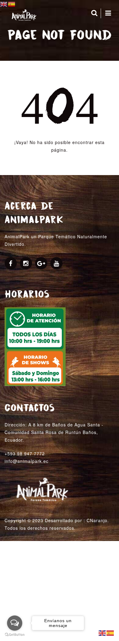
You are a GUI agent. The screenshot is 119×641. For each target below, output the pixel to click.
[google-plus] (41, 264)
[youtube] (56, 264)
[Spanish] (110, 632)
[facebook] (11, 264)
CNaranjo (97, 520)
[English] (102, 632)
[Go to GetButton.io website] (14, 635)
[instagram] (26, 264)
